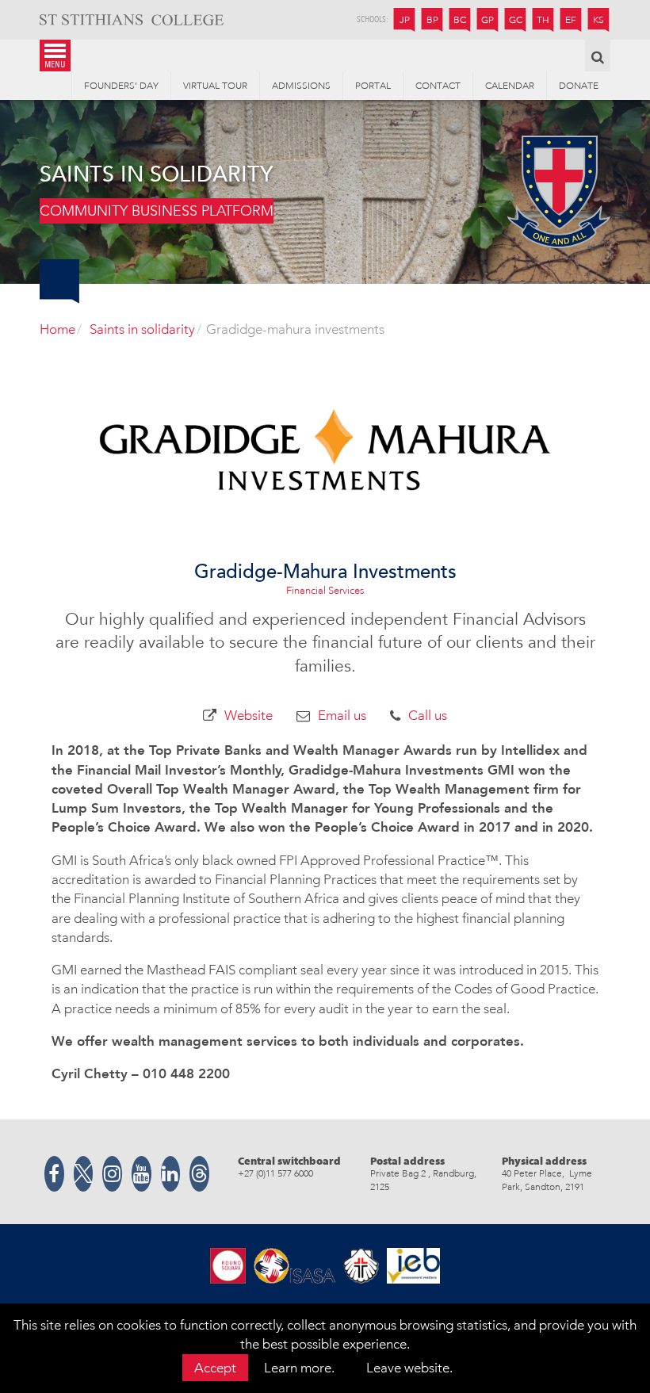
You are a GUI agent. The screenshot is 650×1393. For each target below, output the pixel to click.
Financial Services (325, 590)
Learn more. (299, 1368)
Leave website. (409, 1368)
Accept (215, 1368)
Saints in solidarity (142, 329)
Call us (427, 715)
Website (248, 715)
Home (57, 329)
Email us (342, 715)
